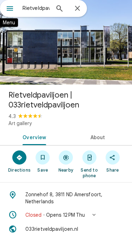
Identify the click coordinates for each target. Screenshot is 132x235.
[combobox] (36, 8)
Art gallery (20, 123)
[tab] (33, 136)
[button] (66, 215)
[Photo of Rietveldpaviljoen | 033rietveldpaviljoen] (66, 42)
